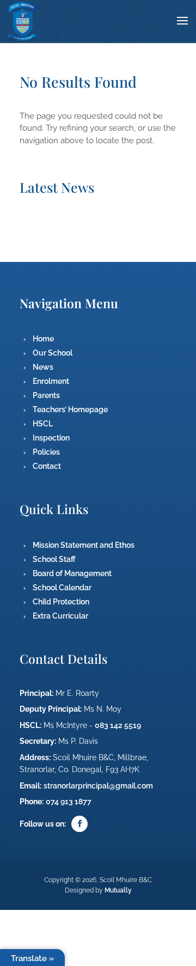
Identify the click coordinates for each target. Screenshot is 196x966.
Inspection (51, 437)
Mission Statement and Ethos (83, 545)
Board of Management (72, 573)
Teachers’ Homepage (70, 409)
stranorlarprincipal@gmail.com (98, 785)
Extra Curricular (60, 616)
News (43, 367)
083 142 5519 (118, 725)
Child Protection (61, 601)
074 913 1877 (68, 801)
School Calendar (62, 587)
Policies (46, 452)
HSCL (43, 423)
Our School (52, 353)
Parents (46, 395)
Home (43, 338)
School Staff (54, 559)
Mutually (118, 890)
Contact (47, 466)
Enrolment (51, 381)
